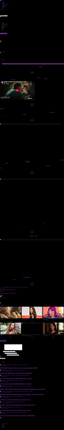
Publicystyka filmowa (5, 3)
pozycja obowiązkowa (27, 277)
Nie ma (38, 77)
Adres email (2, 353)
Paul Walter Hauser (18, 287)
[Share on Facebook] (33, 54)
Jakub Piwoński (2, 51)
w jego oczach (27, 161)
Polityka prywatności (5, 423)
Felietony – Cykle (5, 5)
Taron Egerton (23, 287)
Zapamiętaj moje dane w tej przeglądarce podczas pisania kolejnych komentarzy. (14, 356)
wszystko (24, 114)
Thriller (27, 287)
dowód (27, 160)
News (3, 2)
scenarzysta (13, 79)
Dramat (14, 287)
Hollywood (47, 165)
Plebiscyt (3, 7)
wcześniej (45, 78)
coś (44, 223)
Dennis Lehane (10, 287)
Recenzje (3, 23)
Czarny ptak (2, 108)
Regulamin (3, 427)
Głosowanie (4, 6)
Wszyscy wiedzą (51, 112)
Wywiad (3, 4)
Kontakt (3, 426)
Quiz (2, 8)
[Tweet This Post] (33, 55)
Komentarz (2, 349)
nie (2, 115)
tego (1, 167)
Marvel (6, 162)
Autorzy (3, 424)
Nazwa (1, 351)
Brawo (14, 279)
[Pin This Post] (33, 61)
